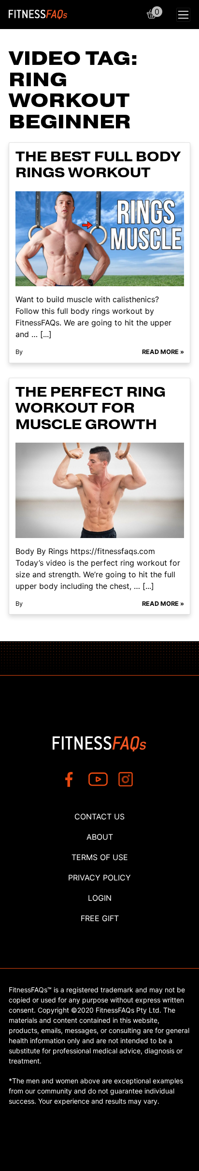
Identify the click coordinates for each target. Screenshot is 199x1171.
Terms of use (99, 857)
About (99, 837)
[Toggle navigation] (183, 15)
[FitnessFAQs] (38, 14)
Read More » (163, 351)
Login (100, 898)
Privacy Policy (99, 877)
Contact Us (99, 816)
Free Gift (100, 918)
